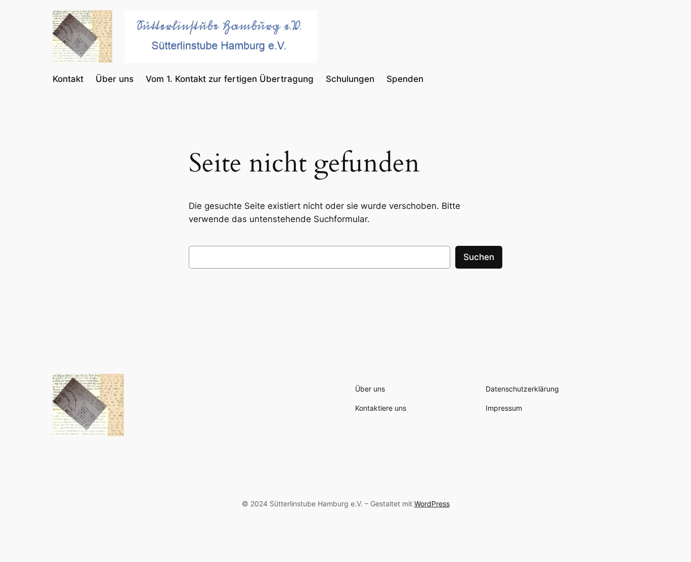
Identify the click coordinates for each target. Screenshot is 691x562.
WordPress (432, 503)
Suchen (478, 257)
